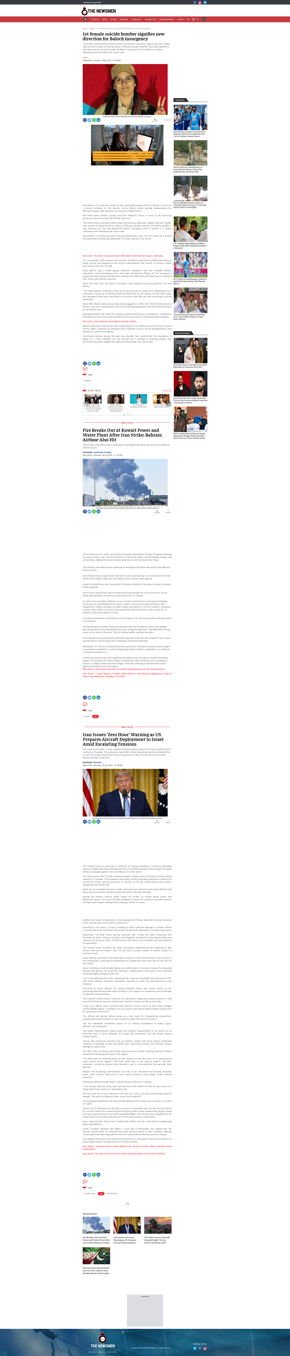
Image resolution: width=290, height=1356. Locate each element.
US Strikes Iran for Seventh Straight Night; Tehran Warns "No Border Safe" (157, 1240)
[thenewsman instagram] (200, 2)
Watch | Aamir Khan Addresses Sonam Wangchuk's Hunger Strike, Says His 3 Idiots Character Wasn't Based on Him (189, 435)
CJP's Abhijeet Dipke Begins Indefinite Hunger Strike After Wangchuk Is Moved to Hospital (189, 245)
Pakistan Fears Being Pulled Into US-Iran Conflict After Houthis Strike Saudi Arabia (96, 1270)
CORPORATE (136, 19)
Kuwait (87, 716)
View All (167, 390)
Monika (98, 762)
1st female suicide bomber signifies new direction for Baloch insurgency (127, 116)
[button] (197, 19)
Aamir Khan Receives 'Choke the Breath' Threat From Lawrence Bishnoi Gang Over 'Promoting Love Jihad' (190, 400)
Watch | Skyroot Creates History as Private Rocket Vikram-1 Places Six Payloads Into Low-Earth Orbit (187, 169)
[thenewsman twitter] (205, 2)
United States (112, 1193)
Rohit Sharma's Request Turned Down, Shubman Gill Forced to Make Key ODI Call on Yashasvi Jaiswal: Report (189, 133)
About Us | (92, 1352)
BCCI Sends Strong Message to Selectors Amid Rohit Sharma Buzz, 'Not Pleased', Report (190, 281)
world (92, 28)
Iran (95, 716)
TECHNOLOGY (150, 19)
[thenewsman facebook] (195, 2)
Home (85, 28)
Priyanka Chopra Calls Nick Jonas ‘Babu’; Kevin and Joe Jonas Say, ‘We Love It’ (190, 365)
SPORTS (180, 19)
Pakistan (88, 380)
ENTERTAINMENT (167, 19)
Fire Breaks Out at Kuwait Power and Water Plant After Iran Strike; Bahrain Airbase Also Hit (127, 508)
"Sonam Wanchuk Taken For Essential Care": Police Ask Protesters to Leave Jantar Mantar (189, 316)
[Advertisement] (157, 11)
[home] (85, 19)
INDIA (104, 19)
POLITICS (95, 19)
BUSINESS (124, 19)
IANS (85, 57)
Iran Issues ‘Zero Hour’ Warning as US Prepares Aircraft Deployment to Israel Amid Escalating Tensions (127, 818)
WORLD (114, 19)
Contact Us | (101, 1352)
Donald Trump (90, 1193)
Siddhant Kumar (102, 452)
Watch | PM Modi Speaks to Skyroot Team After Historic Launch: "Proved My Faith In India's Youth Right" (189, 204)
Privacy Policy (112, 1352)
